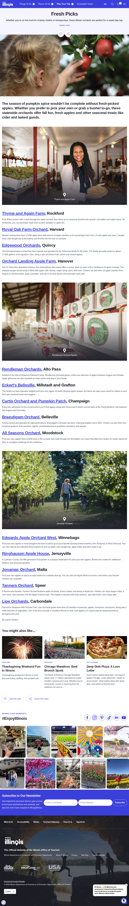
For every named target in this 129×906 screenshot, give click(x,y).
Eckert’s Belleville (18, 385)
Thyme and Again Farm (23, 213)
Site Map (84, 855)
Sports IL (80, 822)
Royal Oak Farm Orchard (24, 229)
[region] (112, 4)
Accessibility (23, 822)
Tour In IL (67, 822)
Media (36, 822)
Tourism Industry (51, 822)
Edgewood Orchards (21, 245)
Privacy (74, 855)
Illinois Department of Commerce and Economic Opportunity (28, 855)
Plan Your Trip (63, 4)
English (8, 891)
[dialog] (3, 902)
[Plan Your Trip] (72, 4)
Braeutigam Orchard (20, 417)
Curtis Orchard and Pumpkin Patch (34, 401)
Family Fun (64, 25)
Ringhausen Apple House (25, 553)
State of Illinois (62, 855)
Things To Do (25, 4)
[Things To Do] (33, 4)
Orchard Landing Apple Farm (29, 261)
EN (105, 4)
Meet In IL (8, 822)
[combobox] (105, 4)
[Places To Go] (52, 4)
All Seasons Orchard (21, 433)
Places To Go (44, 4)
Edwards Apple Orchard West (29, 537)
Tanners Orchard (17, 585)
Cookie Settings (98, 855)
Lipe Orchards (15, 601)
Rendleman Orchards (21, 369)
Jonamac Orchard (18, 569)
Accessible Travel (85, 4)
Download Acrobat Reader (14, 881)
